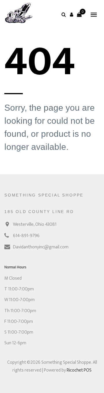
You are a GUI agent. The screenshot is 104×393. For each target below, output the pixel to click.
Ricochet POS (79, 370)
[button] (71, 14)
